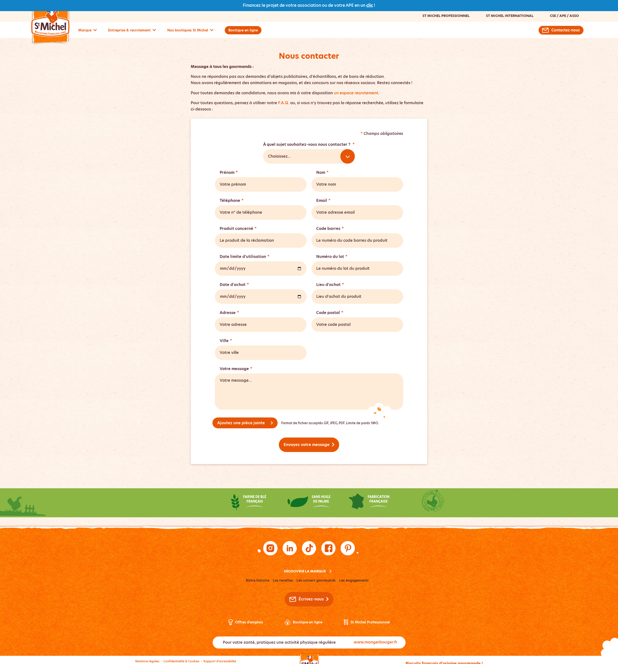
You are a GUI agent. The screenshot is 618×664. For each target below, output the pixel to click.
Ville (226, 340)
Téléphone (232, 200)
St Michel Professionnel (446, 15)
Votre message (236, 369)
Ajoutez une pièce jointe (241, 423)
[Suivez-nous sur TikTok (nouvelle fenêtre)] (309, 548)
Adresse (229, 312)
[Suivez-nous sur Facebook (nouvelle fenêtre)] (328, 548)
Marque (84, 30)
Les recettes (283, 580)
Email (323, 200)
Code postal (329, 312)
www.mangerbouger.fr (375, 642)
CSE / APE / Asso (564, 15)
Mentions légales (147, 661)
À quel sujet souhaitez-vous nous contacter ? (309, 144)
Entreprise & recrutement (129, 30)
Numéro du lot (331, 256)
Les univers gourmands (316, 580)
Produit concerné (238, 228)
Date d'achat (234, 284)
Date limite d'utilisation (244, 256)
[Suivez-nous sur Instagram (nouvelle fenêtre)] (270, 548)
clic (369, 5)
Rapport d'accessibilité (220, 661)
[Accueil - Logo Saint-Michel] (50, 23)
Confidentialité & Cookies (181, 661)
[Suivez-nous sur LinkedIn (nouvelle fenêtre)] (289, 548)
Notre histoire (257, 580)
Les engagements (354, 580)
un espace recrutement (356, 93)
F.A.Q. (283, 103)
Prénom (229, 172)
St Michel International (510, 15)
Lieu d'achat (330, 284)
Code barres (330, 228)
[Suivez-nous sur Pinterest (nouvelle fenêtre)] (347, 548)
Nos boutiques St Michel (187, 30)
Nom (322, 172)
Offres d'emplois (249, 622)
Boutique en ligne (243, 30)
